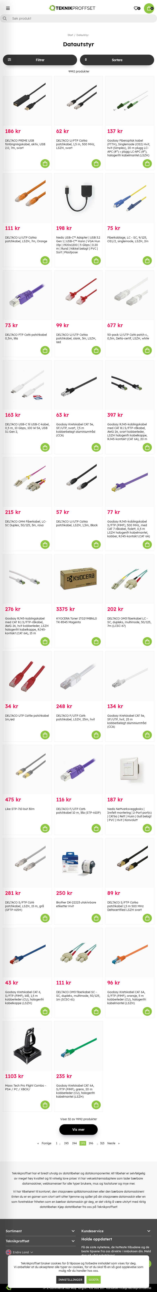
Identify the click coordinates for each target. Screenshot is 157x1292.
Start (70, 35)
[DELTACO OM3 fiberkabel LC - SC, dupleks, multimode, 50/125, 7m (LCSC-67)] (129, 579)
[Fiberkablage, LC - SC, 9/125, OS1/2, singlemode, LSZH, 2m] (129, 198)
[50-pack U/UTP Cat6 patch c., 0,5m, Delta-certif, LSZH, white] (129, 295)
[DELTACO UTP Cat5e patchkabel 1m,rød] (27, 676)
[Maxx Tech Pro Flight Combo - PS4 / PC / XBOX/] (27, 1046)
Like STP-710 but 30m (20, 809)
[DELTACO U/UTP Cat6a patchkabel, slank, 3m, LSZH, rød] (78, 295)
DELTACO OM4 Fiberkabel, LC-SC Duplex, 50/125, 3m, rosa (25, 523)
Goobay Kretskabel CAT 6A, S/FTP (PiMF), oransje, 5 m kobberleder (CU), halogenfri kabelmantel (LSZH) (126, 997)
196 (91, 1143)
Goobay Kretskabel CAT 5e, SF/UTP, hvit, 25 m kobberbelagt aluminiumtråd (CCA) (126, 721)
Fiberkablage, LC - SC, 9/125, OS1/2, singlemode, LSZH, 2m (127, 239)
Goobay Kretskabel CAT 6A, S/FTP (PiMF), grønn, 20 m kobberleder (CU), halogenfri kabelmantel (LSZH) (75, 1091)
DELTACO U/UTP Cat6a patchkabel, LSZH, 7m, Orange (26, 239)
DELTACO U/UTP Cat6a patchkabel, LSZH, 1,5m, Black (77, 523)
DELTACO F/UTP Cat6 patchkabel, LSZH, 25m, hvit (75, 717)
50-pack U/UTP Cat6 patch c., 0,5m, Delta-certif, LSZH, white (128, 336)
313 (102, 1143)
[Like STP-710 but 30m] (27, 769)
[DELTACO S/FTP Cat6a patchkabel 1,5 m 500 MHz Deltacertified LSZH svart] (129, 863)
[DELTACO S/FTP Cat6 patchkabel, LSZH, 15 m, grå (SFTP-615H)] (27, 863)
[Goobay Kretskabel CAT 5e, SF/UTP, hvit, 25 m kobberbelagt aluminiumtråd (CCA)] (129, 676)
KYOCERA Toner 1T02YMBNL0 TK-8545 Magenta (76, 620)
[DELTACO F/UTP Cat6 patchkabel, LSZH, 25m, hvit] (78, 676)
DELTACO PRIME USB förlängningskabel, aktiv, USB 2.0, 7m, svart (25, 144)
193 (66, 1143)
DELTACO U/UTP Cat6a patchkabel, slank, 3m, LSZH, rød (76, 338)
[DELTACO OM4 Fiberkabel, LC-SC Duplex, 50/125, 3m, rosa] (27, 482)
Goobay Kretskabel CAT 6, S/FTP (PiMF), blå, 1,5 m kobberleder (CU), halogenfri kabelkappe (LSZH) (24, 997)
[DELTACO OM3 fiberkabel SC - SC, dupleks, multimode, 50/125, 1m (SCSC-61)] (78, 953)
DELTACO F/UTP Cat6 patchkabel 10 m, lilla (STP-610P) (78, 810)
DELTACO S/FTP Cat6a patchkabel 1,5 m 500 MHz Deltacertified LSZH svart (125, 906)
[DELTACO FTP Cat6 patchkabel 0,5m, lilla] (27, 295)
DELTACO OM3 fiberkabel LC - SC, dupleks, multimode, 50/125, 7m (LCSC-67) (129, 622)
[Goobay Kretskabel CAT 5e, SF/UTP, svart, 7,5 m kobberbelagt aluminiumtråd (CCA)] (78, 385)
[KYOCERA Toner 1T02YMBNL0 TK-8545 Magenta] (78, 579)
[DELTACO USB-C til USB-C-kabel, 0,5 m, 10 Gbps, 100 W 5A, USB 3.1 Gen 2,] (27, 385)
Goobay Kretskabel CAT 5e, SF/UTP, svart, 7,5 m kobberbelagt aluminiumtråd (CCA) (75, 429)
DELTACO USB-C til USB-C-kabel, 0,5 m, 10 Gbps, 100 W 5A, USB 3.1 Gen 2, (27, 428)
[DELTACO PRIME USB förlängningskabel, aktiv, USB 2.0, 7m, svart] (27, 101)
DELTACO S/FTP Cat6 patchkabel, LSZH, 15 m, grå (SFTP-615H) (24, 906)
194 (74, 1143)
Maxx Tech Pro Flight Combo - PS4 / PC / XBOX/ (25, 1087)
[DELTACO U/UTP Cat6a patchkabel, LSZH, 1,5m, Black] (78, 482)
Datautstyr (82, 35)
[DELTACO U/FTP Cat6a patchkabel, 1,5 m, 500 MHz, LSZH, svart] (78, 101)
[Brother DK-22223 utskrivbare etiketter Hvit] (78, 863)
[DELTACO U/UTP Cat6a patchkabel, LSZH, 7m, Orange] (27, 198)
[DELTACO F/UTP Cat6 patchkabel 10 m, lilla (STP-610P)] (78, 769)
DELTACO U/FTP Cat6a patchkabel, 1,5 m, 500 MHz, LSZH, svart (75, 144)
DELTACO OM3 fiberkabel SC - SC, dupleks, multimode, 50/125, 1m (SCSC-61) (78, 995)
